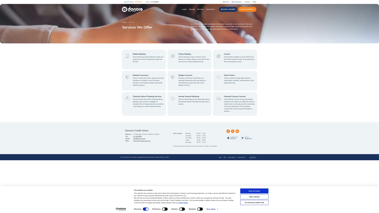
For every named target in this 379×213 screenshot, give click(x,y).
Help (220, 157)
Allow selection (254, 197)
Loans (184, 9)
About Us (226, 2)
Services (200, 9)
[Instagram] (138, 2)
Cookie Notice (183, 203)
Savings (192, 9)
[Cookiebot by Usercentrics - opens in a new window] (121, 209)
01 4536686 (137, 136)
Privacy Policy (241, 157)
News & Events (237, 2)
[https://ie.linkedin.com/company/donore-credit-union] (140, 2)
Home (124, 22)
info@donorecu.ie (139, 139)
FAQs (254, 2)
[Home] (132, 9)
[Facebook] (136, 2)
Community (210, 9)
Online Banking (246, 9)
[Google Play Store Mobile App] (247, 138)
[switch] (165, 209)
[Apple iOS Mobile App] (233, 138)
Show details (210, 209)
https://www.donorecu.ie (141, 141)
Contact (247, 2)
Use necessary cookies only (254, 202)
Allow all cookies (254, 191)
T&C (225, 157)
